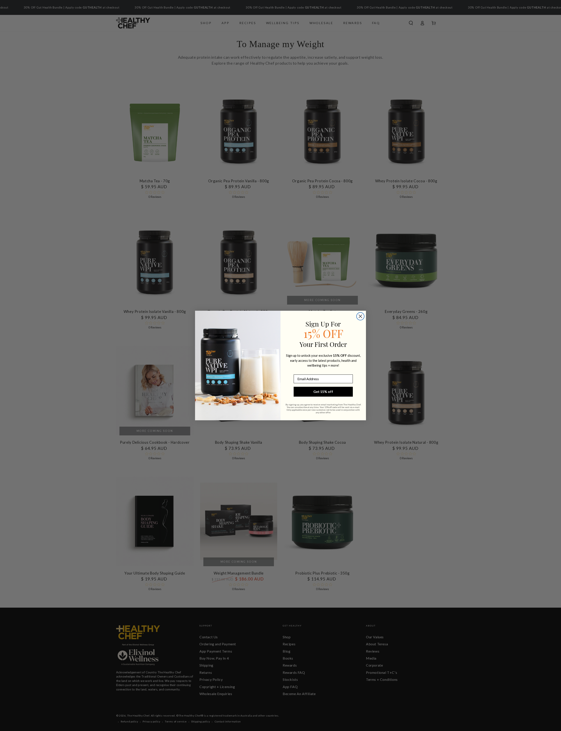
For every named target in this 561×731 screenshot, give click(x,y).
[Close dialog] (360, 316)
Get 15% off (323, 391)
